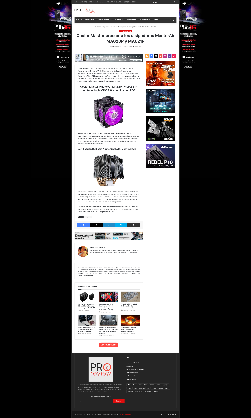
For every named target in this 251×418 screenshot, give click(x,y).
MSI (148, 388)
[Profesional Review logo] (85, 10)
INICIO (79, 20)
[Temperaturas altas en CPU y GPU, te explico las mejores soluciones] (130, 320)
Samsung (130, 391)
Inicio (98, 27)
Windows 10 (138, 391)
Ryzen (167, 388)
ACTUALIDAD (89, 20)
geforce (158, 384)
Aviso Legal (129, 366)
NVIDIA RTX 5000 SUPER (113, 2)
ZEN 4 (134, 2)
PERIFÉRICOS (131, 20)
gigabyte (165, 384)
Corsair (152, 384)
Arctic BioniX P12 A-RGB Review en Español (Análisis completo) (129, 306)
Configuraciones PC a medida (135, 369)
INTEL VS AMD (93, 2)
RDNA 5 (102, 2)
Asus (140, 384)
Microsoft (142, 388)
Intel (135, 388)
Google (129, 388)
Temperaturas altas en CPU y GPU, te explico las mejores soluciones (130, 329)
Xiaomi (156, 391)
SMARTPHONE (145, 20)
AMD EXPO (83, 2)
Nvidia (154, 388)
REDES (156, 20)
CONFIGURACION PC (105, 20)
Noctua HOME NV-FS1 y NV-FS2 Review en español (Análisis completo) (87, 329)
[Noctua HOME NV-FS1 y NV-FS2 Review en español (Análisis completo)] (87, 320)
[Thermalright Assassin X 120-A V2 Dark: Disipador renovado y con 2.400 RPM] (87, 297)
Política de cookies (132, 372)
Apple (134, 384)
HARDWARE (119, 20)
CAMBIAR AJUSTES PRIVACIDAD (101, 397)
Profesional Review (125, 414)
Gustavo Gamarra (116, 46)
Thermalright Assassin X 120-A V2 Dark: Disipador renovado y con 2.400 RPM (86, 306)
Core (145, 384)
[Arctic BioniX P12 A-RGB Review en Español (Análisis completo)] (130, 297)
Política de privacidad (132, 376)
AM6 (76, 2)
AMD (129, 384)
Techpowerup (88, 217)
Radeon (160, 388)
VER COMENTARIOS (108, 345)
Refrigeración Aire (106, 27)
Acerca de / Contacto (133, 363)
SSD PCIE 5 (126, 2)
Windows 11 (148, 391)
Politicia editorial (131, 379)
